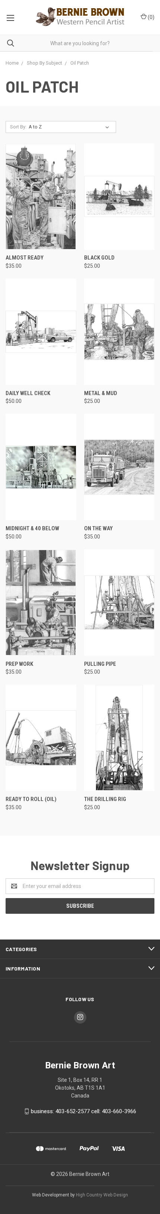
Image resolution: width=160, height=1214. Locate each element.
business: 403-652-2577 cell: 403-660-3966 (83, 1111)
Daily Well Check (28, 393)
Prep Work (19, 664)
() (150, 17)
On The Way (98, 528)
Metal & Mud (100, 393)
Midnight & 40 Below (32, 528)
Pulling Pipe (100, 664)
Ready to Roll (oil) (31, 799)
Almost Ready (25, 257)
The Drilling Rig (105, 799)
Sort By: (18, 127)
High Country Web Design (102, 1195)
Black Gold (99, 257)
